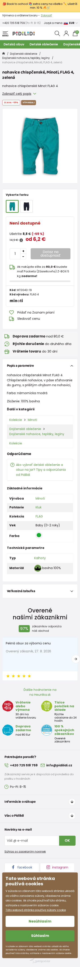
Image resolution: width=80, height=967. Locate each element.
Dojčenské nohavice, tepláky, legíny (26, 58)
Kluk (39, 507)
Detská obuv (14, 44)
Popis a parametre (20, 365)
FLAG (39, 516)
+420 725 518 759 (13, 23)
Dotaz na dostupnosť (50, 253)
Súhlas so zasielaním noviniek (25, 851)
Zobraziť (46, 15)
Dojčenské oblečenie (23, 54)
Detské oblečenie (44, 44)
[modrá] (26, 206)
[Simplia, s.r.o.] (40, 961)
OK (67, 840)
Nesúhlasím (40, 921)
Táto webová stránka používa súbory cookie (36, 910)
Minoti (32, 420)
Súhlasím (40, 935)
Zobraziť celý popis (16, 93)
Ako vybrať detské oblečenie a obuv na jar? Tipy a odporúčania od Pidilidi (41, 470)
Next (76, 659)
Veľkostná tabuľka (21, 591)
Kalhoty (40, 558)
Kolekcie (15, 420)
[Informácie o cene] (21, 240)
